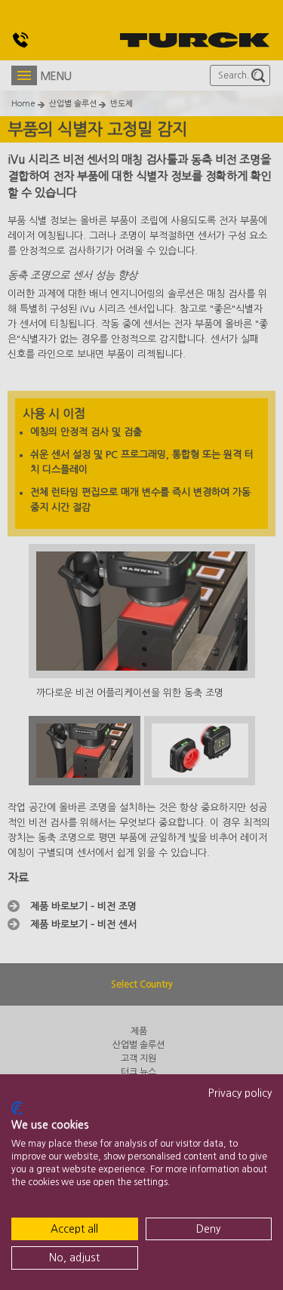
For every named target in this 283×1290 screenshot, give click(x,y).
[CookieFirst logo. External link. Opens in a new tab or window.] (17, 1108)
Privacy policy (240, 1093)
